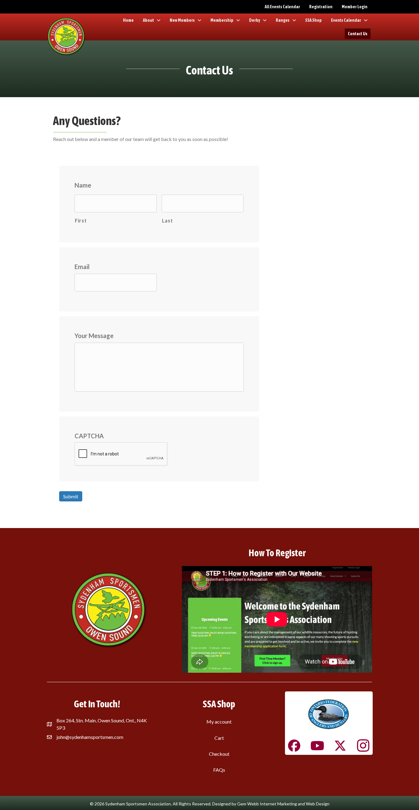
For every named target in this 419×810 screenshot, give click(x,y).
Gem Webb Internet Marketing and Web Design (283, 803)
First (80, 220)
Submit (70, 496)
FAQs (219, 770)
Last (167, 220)
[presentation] (121, 454)
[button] (294, 745)
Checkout (219, 754)
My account (219, 721)
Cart (219, 738)
